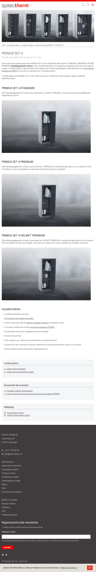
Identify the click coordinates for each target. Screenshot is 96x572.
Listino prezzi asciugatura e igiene (20, 372)
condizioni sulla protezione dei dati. (32, 527)
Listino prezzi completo (16, 369)
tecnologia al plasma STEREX (42, 327)
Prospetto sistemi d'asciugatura (19, 391)
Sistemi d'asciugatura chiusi (18, 415)
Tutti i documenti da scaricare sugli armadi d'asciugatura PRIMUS (33, 394)
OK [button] (90, 568)
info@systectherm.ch (13, 454)
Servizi (4, 484)
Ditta (4, 488)
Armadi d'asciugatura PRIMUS (44, 45)
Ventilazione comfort (10, 477)
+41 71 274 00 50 (12, 450)
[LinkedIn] (3, 555)
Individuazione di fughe (11, 481)
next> (26, 561)
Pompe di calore (8, 473)
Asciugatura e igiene (13, 45)
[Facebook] (6, 555)
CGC (3, 511)
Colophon (6, 507)
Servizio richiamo (9, 504)
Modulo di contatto (9, 500)
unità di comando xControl (37, 323)
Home (3, 45)
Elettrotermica (7, 462)
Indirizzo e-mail (9, 532)
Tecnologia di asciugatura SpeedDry (19, 318)
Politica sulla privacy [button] (68, 568)
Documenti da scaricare (11, 492)
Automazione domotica (11, 466)
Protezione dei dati (9, 515)
